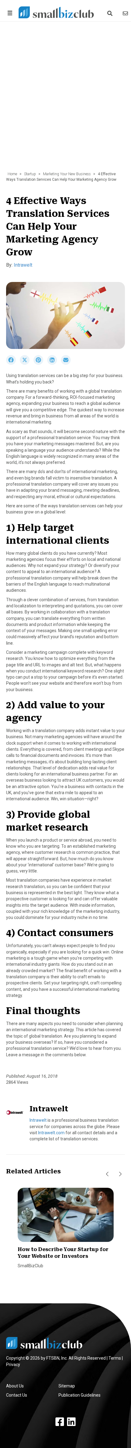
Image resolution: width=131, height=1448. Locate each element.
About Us (15, 1385)
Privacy (13, 1364)
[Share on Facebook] (13, 363)
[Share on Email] (67, 363)
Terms (114, 1358)
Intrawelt (23, 265)
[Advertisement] (65, 99)
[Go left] (107, 1174)
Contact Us (16, 1395)
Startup (30, 174)
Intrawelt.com (51, 1132)
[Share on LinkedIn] (54, 363)
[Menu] (9, 13)
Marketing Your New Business (67, 174)
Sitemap (66, 1385)
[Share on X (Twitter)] (27, 363)
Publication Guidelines (79, 1395)
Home (12, 174)
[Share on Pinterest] (40, 363)
